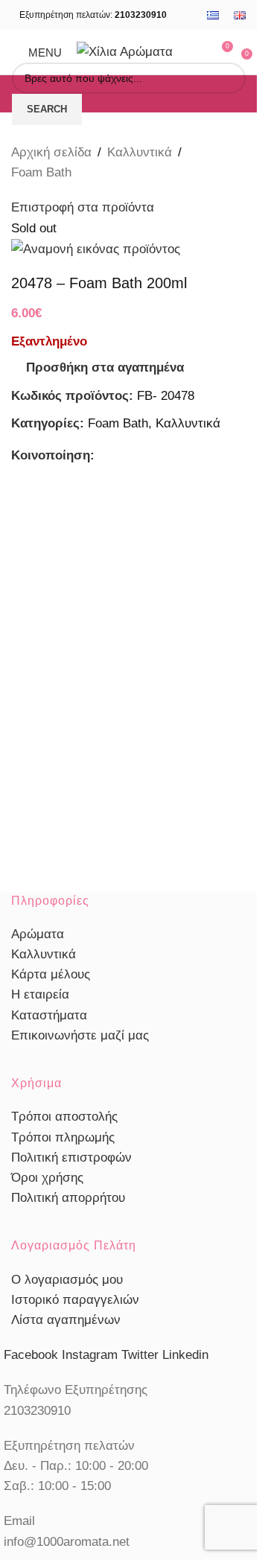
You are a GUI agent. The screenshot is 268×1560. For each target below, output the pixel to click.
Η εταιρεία (40, 994)
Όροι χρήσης (47, 1178)
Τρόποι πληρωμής (63, 1137)
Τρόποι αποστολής (64, 1116)
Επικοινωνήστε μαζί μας (80, 1035)
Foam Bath (41, 172)
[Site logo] (125, 51)
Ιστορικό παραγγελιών (75, 1300)
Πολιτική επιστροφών (71, 1157)
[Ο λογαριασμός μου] (193, 52)
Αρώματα (37, 934)
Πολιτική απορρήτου (68, 1198)
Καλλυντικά (139, 152)
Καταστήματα (49, 1015)
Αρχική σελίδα (51, 152)
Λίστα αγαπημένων (66, 1320)
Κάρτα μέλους (50, 974)
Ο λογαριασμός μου (67, 1280)
